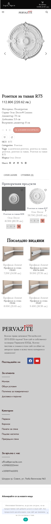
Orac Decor (15, 157)
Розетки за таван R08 (13, 214)
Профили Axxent (12, 264)
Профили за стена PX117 (38, 302)
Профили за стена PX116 (12, 302)
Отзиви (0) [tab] (27, 175)
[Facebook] (30, 361)
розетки (6, 151)
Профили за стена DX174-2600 (38, 269)
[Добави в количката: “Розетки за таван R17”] (42, 220)
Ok (26, 519)
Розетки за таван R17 (37, 208)
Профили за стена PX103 (12, 269)
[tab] (10, 175)
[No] (47, 512)
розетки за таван (20, 151)
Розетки (18, 145)
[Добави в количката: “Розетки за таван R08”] (18, 226)
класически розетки (18, 148)
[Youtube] (37, 361)
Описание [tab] (10, 175)
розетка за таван (38, 148)
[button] (10, 163)
